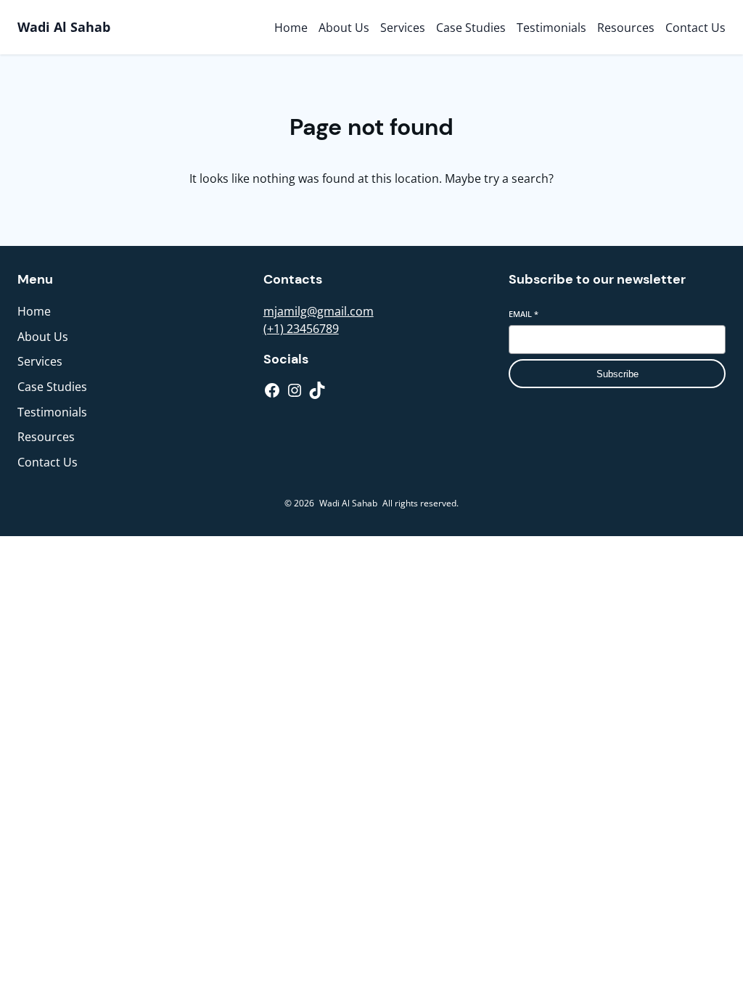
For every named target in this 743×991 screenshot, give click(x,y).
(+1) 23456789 (301, 329)
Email (523, 313)
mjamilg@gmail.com (318, 311)
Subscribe (617, 374)
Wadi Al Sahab (63, 27)
